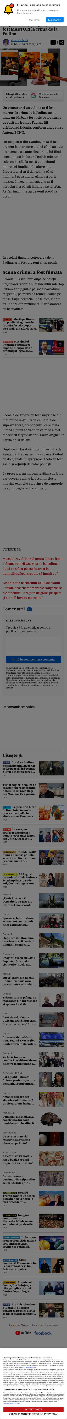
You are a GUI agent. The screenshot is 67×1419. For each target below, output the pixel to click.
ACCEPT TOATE (33, 1409)
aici (62, 1378)
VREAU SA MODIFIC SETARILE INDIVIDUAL (33, 1414)
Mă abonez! (55, 20)
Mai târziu (34, 20)
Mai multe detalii (31, 1367)
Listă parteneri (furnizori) (11, 1403)
